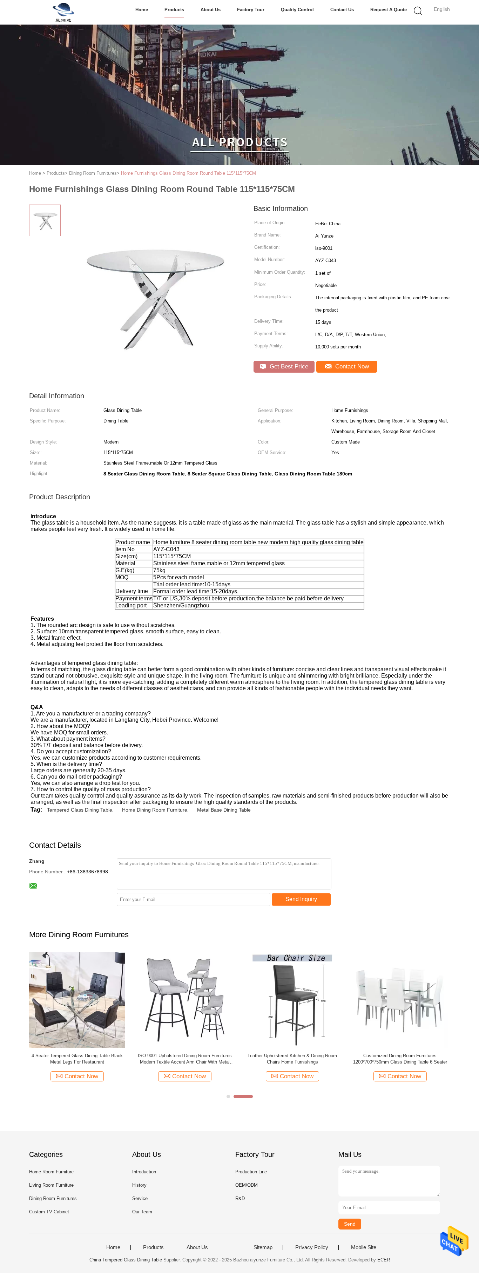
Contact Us (342, 9)
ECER (383, 1259)
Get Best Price (288, 366)
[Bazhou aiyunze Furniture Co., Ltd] (63, 12)
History (139, 1185)
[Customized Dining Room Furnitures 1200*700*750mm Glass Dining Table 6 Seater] (400, 999)
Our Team (142, 1211)
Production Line (251, 1171)
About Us (211, 9)
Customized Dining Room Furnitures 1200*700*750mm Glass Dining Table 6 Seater (400, 1059)
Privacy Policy (311, 1247)
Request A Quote (388, 9)
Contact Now (351, 366)
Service (140, 1198)
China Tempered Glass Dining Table (125, 1259)
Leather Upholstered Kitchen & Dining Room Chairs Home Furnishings (292, 1059)
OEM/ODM (246, 1185)
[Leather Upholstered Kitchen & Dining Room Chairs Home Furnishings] (292, 999)
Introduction (144, 1171)
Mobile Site (363, 1247)
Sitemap (263, 1247)
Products (174, 9)
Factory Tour (250, 9)
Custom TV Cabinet (49, 1211)
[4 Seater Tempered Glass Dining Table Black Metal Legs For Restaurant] (77, 999)
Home (141, 9)
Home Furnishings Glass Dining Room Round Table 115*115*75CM (188, 173)
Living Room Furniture (51, 1185)
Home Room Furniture (51, 1171)
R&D (240, 1198)
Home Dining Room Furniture (154, 810)
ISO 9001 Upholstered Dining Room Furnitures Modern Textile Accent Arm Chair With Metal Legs (185, 1059)
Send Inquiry (301, 899)
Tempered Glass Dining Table (79, 810)
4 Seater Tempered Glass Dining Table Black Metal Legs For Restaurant (77, 1059)
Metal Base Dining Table (224, 810)
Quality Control (297, 9)
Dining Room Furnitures (53, 1198)
